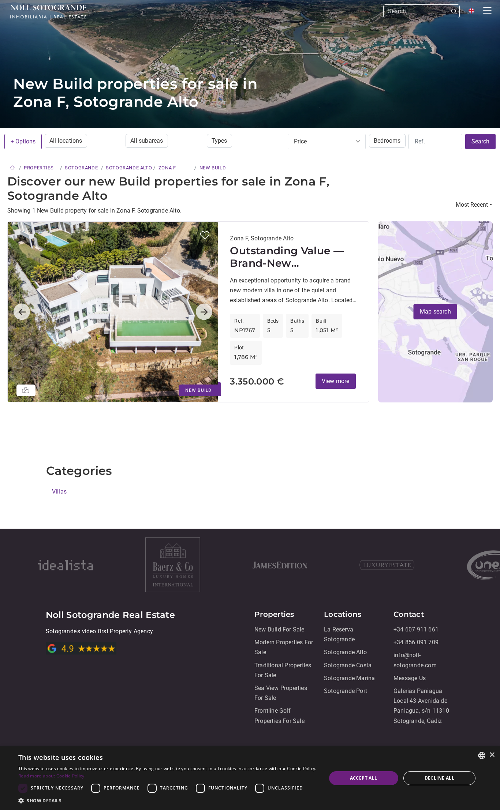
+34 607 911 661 (416, 629)
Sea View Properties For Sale (280, 693)
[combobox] (481, 755)
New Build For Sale (279, 629)
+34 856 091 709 (416, 642)
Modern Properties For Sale (283, 647)
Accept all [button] (363, 778)
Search (480, 141)
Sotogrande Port (345, 690)
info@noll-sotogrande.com (415, 660)
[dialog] (250, 778)
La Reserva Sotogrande (339, 634)
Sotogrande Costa (348, 665)
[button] (204, 235)
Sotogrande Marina (349, 678)
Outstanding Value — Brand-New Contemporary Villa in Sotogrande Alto (288, 257)
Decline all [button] (439, 778)
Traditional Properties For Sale (282, 670)
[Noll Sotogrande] (48, 12)
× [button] (492, 755)
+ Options (23, 141)
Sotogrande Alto (345, 652)
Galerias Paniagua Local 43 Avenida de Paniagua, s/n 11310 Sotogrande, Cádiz (421, 705)
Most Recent (472, 204)
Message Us (409, 678)
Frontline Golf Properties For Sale (279, 716)
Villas (59, 491)
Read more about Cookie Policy (51, 776)
